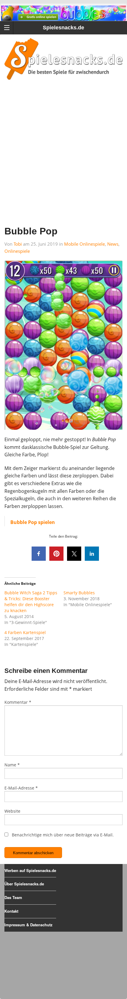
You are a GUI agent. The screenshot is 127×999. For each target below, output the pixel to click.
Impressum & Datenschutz (28, 924)
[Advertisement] (63, 160)
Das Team (13, 897)
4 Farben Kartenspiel (25, 632)
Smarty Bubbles (79, 592)
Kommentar (17, 702)
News (112, 244)
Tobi (18, 244)
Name (12, 765)
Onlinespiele (17, 251)
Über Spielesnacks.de (24, 884)
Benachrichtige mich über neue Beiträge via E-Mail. (63, 835)
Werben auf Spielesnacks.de (30, 870)
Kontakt (11, 911)
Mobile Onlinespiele (84, 244)
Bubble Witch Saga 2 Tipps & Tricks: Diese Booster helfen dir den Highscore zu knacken (30, 601)
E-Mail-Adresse (21, 788)
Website (12, 811)
